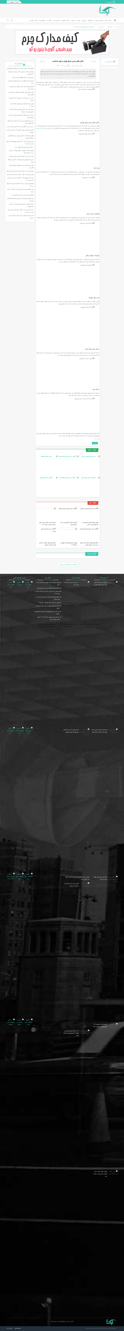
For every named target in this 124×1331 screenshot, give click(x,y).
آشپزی (84, 20)
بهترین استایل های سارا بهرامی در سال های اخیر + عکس (90, 523)
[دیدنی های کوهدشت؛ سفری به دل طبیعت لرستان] (68, 549)
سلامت (78, 20)
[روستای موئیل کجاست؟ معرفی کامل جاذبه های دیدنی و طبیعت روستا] (47, 549)
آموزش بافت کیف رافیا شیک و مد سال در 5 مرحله (71, 884)
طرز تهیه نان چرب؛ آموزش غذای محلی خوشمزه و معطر (20, 171)
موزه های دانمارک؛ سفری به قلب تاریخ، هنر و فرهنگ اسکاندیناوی (99, 730)
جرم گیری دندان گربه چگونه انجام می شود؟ (23, 77)
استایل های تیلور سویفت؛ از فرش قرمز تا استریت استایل (47, 543)
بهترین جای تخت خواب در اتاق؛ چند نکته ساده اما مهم (20, 174)
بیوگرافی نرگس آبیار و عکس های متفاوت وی (23, 195)
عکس (72, 20)
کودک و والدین (33, 20)
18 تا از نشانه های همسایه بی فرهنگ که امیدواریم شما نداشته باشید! (71, 1033)
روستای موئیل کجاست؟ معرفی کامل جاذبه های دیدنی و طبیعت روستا (47, 625)
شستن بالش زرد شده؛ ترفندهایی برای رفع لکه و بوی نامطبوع (71, 730)
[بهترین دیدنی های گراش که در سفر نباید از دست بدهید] (89, 549)
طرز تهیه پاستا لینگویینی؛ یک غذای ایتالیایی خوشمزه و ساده (100, 1025)
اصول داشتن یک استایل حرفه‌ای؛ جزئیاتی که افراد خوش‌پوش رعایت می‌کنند (21, 110)
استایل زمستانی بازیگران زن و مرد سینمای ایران (68, 523)
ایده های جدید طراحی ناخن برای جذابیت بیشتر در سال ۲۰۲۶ (47, 523)
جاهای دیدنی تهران (41, 128)
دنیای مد (49, 20)
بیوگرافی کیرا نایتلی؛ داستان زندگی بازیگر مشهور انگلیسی (20, 68)
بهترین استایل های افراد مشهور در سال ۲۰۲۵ (68, 543)
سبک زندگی (108, 20)
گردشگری (90, 20)
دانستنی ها (57, 20)
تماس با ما (109, 2)
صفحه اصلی (18, 1328)
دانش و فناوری (65, 20)
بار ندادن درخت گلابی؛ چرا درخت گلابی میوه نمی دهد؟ (20, 126)
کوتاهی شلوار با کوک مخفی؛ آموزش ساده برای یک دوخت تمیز (100, 1173)
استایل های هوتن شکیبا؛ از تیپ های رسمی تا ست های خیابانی (89, 543)
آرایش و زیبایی (99, 20)
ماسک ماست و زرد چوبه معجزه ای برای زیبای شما (21, 156)
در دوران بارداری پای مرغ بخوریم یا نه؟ (24, 147)
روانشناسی (42, 20)
